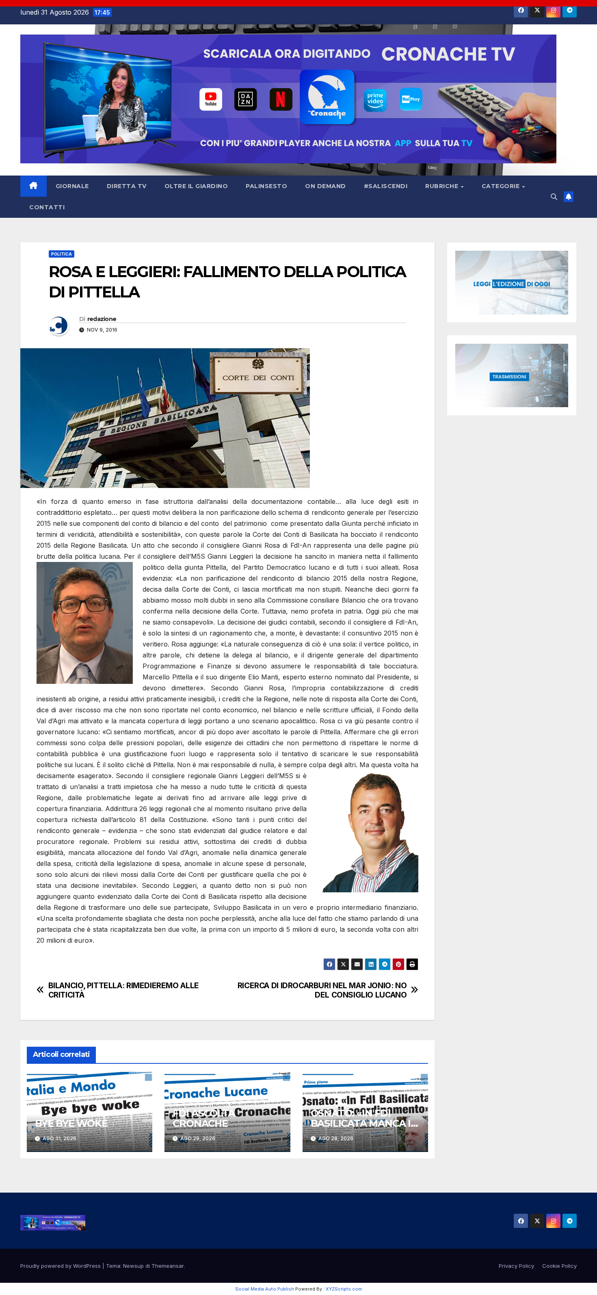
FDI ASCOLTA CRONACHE (204, 1118)
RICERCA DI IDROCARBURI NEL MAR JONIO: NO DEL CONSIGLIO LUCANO (322, 990)
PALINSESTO (266, 186)
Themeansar (167, 1265)
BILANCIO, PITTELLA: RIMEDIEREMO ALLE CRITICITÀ (123, 990)
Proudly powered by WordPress (61, 1265)
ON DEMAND (325, 186)
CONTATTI (47, 207)
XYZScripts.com (344, 1289)
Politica (61, 254)
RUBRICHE (442, 186)
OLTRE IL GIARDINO (196, 186)
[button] (554, 197)
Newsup (133, 1265)
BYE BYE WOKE (71, 1123)
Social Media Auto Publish (264, 1289)
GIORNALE (72, 186)
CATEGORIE (501, 186)
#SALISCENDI (386, 186)
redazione (102, 319)
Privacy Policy (516, 1265)
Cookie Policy (559, 1265)
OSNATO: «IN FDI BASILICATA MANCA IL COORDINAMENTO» (363, 1123)
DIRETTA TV (127, 186)
